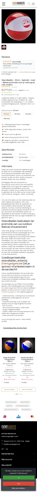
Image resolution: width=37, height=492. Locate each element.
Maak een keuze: (10, 110)
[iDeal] (5, 416)
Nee (18, 484)
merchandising (22, 406)
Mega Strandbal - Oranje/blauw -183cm (9, 359)
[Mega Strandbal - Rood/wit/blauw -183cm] (27, 345)
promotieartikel (11, 409)
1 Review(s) (14, 87)
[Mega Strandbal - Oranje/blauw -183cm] (10, 345)
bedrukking (11, 402)
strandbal (26, 409)
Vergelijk (6, 382)
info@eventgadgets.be (12, 444)
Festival (24, 402)
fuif (9, 406)
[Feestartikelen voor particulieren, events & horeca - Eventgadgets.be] (18, 4)
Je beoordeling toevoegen (27, 72)
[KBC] (18, 416)
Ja (18, 477)
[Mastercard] (32, 416)
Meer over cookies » (18, 488)
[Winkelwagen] (33, 5)
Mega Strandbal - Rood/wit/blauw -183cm (27, 359)
